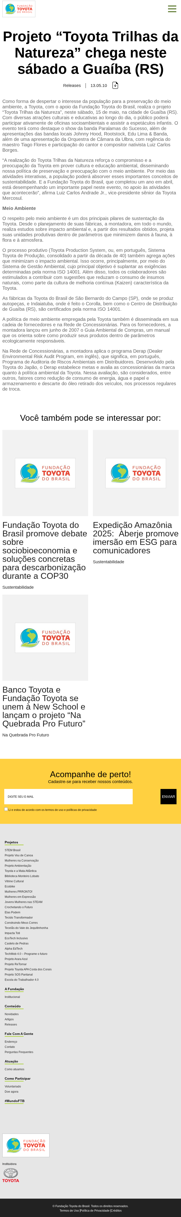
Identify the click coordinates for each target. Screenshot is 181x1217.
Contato (10, 1047)
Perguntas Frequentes (19, 1052)
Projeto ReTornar (16, 964)
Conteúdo (13, 1006)
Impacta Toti (12, 933)
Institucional (12, 997)
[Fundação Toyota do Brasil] (18, 17)
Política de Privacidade (95, 1210)
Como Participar (17, 1078)
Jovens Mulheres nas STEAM (23, 902)
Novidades (12, 1014)
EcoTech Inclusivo (16, 938)
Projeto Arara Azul (16, 959)
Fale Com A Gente (19, 1034)
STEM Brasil (13, 850)
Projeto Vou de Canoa (19, 855)
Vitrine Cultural (14, 881)
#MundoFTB (15, 1101)
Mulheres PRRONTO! (18, 891)
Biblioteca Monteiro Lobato (22, 876)
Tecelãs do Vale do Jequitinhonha (26, 928)
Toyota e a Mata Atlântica (21, 871)
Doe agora (11, 1091)
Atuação (11, 1061)
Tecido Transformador (19, 917)
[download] (115, 85)
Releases (11, 1024)
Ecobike (10, 886)
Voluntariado (13, 1086)
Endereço (11, 1041)
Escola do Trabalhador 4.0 (22, 979)
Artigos (9, 1019)
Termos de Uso (69, 1210)
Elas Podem (12, 912)
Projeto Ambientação (18, 865)
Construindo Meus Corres (21, 922)
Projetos (11, 842)
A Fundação (14, 989)
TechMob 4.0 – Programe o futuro (26, 954)
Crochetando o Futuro (19, 907)
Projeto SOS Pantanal (19, 974)
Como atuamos (14, 1069)
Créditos (116, 1210)
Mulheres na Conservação (22, 860)
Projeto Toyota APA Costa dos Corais (28, 969)
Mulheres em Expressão (20, 896)
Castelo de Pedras (17, 943)
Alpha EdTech (14, 948)
